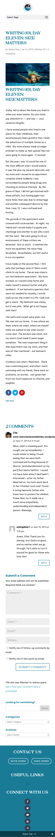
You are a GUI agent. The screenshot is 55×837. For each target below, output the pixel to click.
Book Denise (18, 761)
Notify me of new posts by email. (27, 658)
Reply (44, 516)
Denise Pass (14, 49)
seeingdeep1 (23, 526)
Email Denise (41, 761)
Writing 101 (40, 49)
